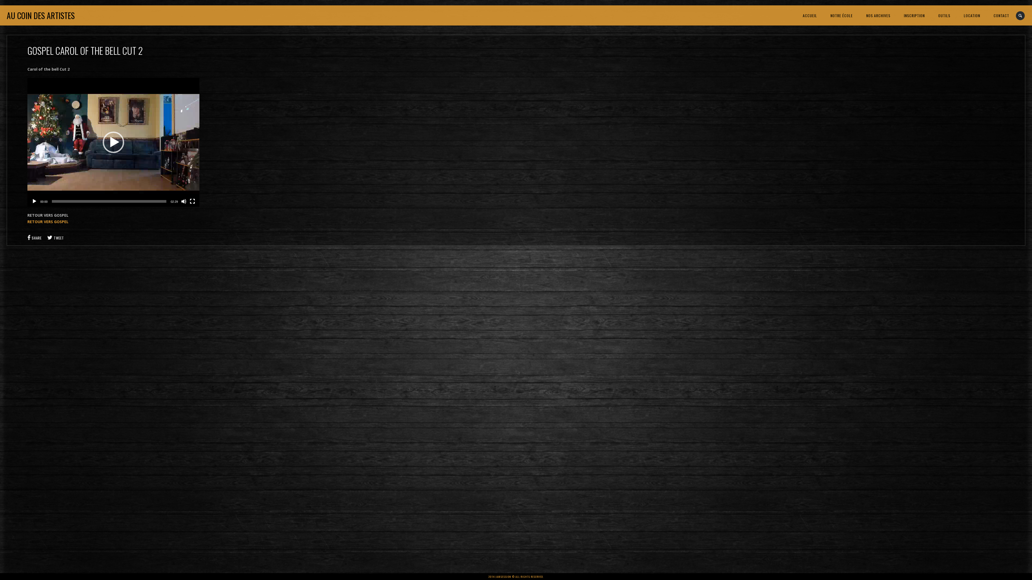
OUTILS (944, 15)
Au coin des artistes (41, 15)
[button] (113, 142)
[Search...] (1020, 15)
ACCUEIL (810, 15)
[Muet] (184, 201)
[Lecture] (34, 201)
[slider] (109, 201)
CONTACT (1001, 15)
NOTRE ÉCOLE (841, 15)
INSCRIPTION (914, 15)
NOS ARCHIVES (878, 15)
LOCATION (972, 15)
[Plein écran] (192, 201)
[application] (113, 142)
